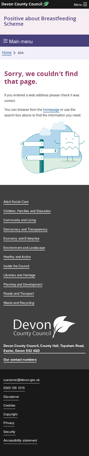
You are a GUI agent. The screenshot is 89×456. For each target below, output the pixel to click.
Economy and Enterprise (21, 238)
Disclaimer (11, 396)
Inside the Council (16, 266)
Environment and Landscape (24, 247)
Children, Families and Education (27, 210)
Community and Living (19, 220)
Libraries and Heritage (19, 275)
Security (9, 431)
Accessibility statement (20, 440)
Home (6, 52)
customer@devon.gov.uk (21, 379)
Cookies (9, 405)
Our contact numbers (20, 359)
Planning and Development (22, 284)
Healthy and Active (17, 256)
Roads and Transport (18, 293)
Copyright (10, 414)
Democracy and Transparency (25, 229)
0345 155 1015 (14, 388)
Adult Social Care (16, 201)
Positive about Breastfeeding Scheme (40, 21)
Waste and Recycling (18, 302)
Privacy (8, 422)
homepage (51, 109)
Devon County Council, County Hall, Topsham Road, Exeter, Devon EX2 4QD (43, 348)
